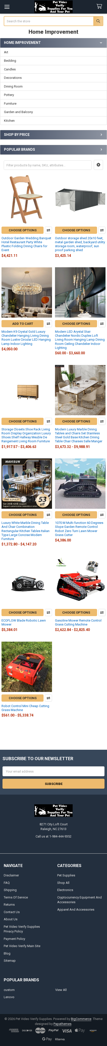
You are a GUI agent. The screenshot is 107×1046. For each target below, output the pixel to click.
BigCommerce (81, 1019)
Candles (10, 69)
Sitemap (10, 960)
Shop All (63, 883)
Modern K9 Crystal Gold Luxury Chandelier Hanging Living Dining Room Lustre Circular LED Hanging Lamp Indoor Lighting (26, 338)
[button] (98, 165)
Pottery (9, 95)
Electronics (65, 890)
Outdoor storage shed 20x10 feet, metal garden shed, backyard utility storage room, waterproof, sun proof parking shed (80, 244)
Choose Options (23, 230)
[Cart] (100, 6)
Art (6, 52)
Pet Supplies (66, 875)
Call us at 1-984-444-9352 (53, 836)
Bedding (10, 60)
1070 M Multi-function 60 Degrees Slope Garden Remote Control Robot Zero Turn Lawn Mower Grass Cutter (79, 529)
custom (9, 990)
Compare (48, 230)
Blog (7, 953)
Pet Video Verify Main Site (22, 946)
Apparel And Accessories (75, 909)
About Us (10, 919)
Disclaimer (11, 875)
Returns (9, 904)
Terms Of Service (16, 897)
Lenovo (9, 997)
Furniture (10, 103)
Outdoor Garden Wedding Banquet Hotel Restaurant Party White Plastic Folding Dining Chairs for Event (26, 244)
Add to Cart (22, 324)
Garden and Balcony (18, 112)
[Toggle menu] (7, 7)
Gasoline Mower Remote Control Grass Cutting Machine (78, 622)
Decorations (13, 78)
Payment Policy (14, 939)
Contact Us (12, 912)
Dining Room (13, 86)
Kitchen (9, 120)
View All (61, 990)
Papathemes (62, 1024)
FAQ (7, 883)
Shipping (10, 890)
